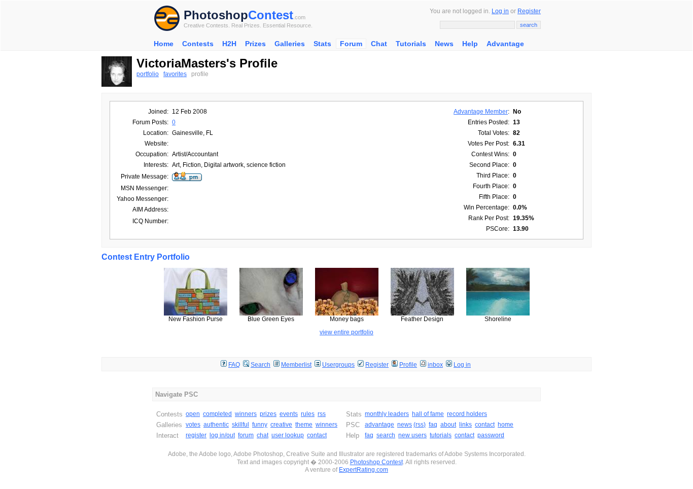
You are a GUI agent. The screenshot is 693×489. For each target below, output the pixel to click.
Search (260, 364)
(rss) (419, 424)
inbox (435, 364)
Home (164, 44)
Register (529, 11)
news (404, 424)
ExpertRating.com (363, 469)
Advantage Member (481, 111)
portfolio (147, 74)
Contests (198, 44)
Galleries (289, 44)
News (444, 44)
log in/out (222, 435)
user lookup (287, 435)
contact (317, 435)
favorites (175, 74)
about (448, 424)
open (193, 413)
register (196, 435)
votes (193, 424)
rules (308, 413)
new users (412, 435)
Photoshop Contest (376, 462)
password (490, 435)
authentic (216, 424)
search (385, 435)
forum (246, 435)
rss (322, 413)
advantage (379, 424)
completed (217, 413)
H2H (229, 44)
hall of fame (428, 413)
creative (281, 424)
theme (304, 424)
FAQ (234, 364)
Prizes (255, 44)
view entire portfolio (346, 332)
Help (470, 44)
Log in (500, 11)
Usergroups (338, 364)
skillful (240, 424)
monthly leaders (387, 413)
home (505, 424)
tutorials (441, 435)
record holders (467, 413)
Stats (322, 44)
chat (262, 435)
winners (246, 413)
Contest (270, 15)
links (465, 424)
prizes (268, 413)
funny (259, 424)
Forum (351, 44)
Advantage (505, 44)
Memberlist (296, 364)
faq (433, 424)
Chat (379, 44)
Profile (408, 364)
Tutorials (411, 44)
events (289, 413)
